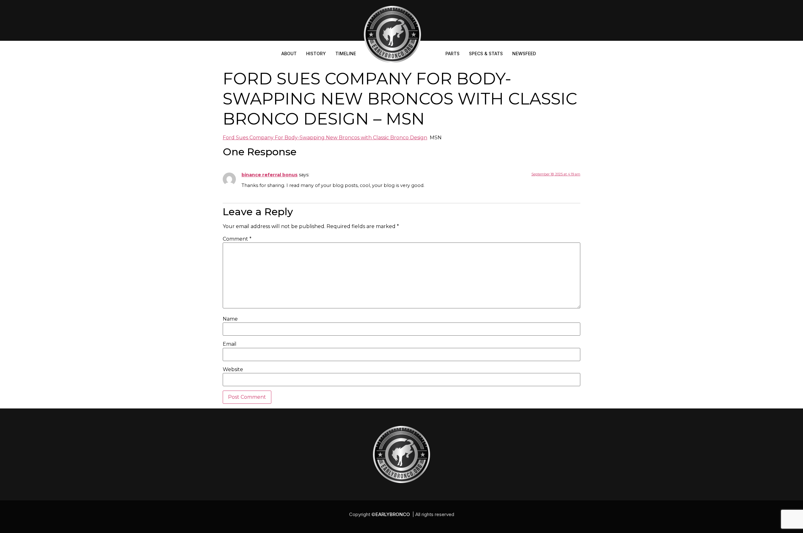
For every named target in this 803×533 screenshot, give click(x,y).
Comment (237, 239)
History (316, 53)
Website (233, 369)
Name (230, 319)
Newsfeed (524, 53)
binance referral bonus (270, 175)
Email (230, 344)
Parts (452, 53)
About (289, 53)
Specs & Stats (486, 53)
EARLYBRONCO (392, 514)
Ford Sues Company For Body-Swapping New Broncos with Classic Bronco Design (325, 138)
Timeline (345, 53)
